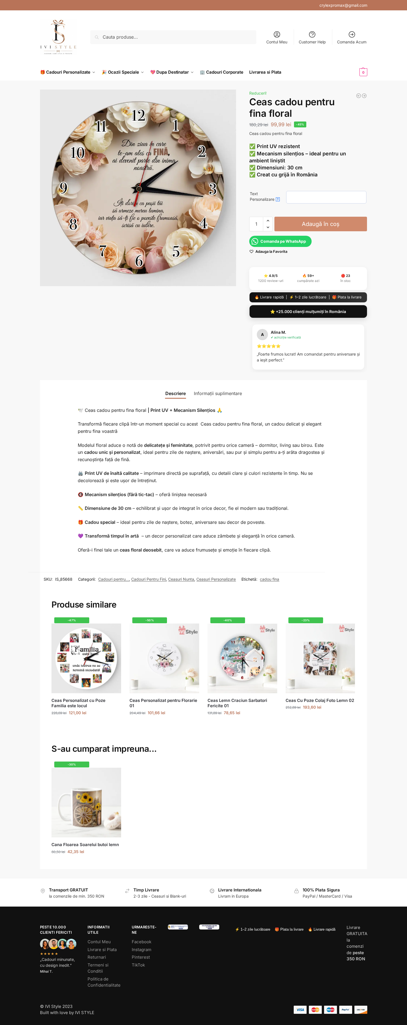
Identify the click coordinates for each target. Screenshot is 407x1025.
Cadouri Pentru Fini (148, 579)
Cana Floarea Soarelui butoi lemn (85, 844)
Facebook (141, 941)
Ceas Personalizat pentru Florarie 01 (163, 703)
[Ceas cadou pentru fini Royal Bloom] (364, 96)
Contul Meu (276, 41)
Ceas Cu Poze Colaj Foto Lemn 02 (320, 700)
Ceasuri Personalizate (216, 579)
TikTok (138, 965)
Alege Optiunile (86, 724)
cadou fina (269, 579)
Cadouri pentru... (113, 579)
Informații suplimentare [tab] (218, 393)
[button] (354, 72)
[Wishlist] (113, 626)
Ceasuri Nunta (181, 579)
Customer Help (312, 41)
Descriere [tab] (175, 393)
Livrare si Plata (102, 949)
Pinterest (141, 957)
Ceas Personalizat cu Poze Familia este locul (78, 703)
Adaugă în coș (321, 224)
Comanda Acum (351, 41)
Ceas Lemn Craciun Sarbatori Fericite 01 (237, 703)
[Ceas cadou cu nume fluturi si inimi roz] (358, 96)
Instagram (141, 949)
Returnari (97, 957)
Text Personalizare (264, 196)
